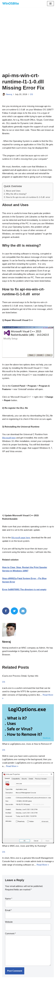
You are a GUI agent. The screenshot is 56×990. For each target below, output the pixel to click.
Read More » (12, 766)
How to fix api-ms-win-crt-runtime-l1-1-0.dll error (28, 197)
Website (9, 922)
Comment (10, 933)
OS (31, 94)
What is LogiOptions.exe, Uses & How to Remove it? (27, 744)
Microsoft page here (20, 537)
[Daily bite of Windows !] (10, 3)
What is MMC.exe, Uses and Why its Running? (24, 846)
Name (8, 898)
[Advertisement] (28, 43)
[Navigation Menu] (50, 3)
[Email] (23, 610)
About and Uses (13, 191)
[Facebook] (5, 610)
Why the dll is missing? (16, 194)
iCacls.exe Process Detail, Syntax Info (20, 676)
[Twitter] (14, 610)
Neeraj (9, 94)
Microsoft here (9, 438)
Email (8, 910)
